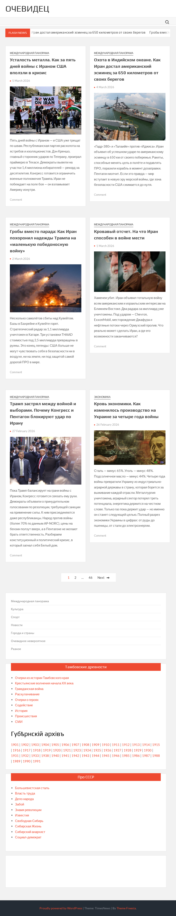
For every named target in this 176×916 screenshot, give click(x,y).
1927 (117, 750)
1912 (126, 745)
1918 (37, 750)
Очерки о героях (27, 700)
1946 (116, 755)
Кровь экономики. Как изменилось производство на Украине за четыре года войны (126, 410)
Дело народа (24, 799)
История (21, 711)
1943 (85, 755)
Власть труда (25, 793)
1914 (146, 745)
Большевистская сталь (32, 788)
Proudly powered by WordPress (60, 908)
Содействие (24, 705)
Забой (19, 804)
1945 (105, 755)
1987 (146, 755)
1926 (107, 750)
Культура (17, 609)
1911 (116, 745)
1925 (97, 750)
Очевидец (27, 9)
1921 (67, 750)
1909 (95, 745)
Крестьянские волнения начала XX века (44, 683)
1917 (26, 750)
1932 (25, 755)
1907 (75, 745)
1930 (148, 750)
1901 (15, 745)
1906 (65, 745)
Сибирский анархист (30, 832)
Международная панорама (29, 53)
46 (91, 577)
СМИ (19, 722)
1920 (57, 750)
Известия (22, 815)
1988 (156, 755)
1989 (16, 761)
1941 (65, 755)
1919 (47, 750)
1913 (136, 745)
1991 (37, 761)
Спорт (15, 617)
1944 (95, 755)
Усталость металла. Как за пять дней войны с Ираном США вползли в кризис (43, 66)
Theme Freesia (126, 908)
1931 (15, 755)
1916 (16, 750)
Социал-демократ (28, 837)
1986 (136, 755)
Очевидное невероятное (28, 641)
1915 (156, 745)
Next (101, 577)
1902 (25, 745)
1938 (45, 755)
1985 (126, 755)
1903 (35, 745)
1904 (45, 745)
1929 (137, 750)
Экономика (102, 397)
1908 (85, 745)
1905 (55, 745)
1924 (87, 750)
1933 (35, 755)
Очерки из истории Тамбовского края (42, 678)
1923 (77, 750)
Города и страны (22, 633)
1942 (75, 755)
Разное (16, 649)
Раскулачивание (27, 694)
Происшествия (26, 716)
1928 (127, 750)
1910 (105, 745)
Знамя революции (28, 810)
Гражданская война (29, 689)
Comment (16, 199)
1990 (26, 761)
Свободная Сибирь (29, 821)
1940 (55, 755)
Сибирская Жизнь (28, 826)
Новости (17, 625)
